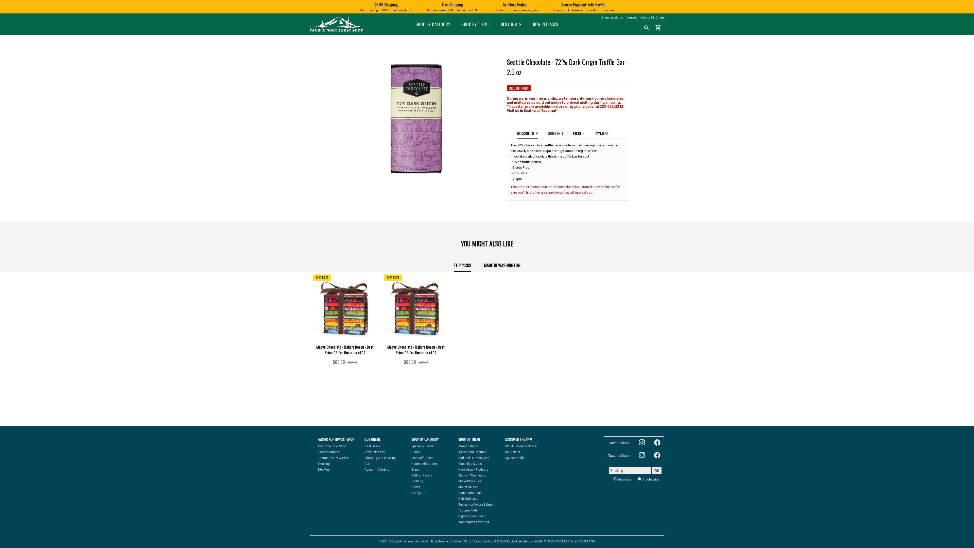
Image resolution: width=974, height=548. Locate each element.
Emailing (324, 464)
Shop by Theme (475, 24)
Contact (632, 17)
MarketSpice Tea (469, 481)
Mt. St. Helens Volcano (521, 446)
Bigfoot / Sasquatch (472, 516)
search (646, 28)
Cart (367, 464)
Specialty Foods (422, 446)
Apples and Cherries (472, 452)
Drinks (415, 452)
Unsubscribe (650, 479)
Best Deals (511, 24)
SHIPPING (555, 133)
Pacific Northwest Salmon (476, 504)
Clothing (417, 481)
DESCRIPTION (527, 133)
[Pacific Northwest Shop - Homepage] (336, 31)
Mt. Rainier (512, 452)
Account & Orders (652, 17)
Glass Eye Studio (470, 464)
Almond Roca (467, 446)
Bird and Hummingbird (474, 458)
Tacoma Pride (468, 510)
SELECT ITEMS (345, 364)
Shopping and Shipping (380, 458)
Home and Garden (424, 464)
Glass (415, 469)
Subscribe (624, 479)
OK (656, 471)
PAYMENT (602, 133)
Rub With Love (468, 499)
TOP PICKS (462, 265)
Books (415, 487)
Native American (470, 493)
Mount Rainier (468, 487)
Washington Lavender (473, 522)
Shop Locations (612, 17)
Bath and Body (421, 475)
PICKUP (578, 133)
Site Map (323, 469)
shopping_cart (658, 27)
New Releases (546, 24)
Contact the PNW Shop (333, 458)
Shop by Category (432, 24)
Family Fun (418, 493)
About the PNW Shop (332, 446)
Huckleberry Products (473, 469)
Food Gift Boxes (422, 458)
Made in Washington (502, 265)
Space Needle (515, 458)
